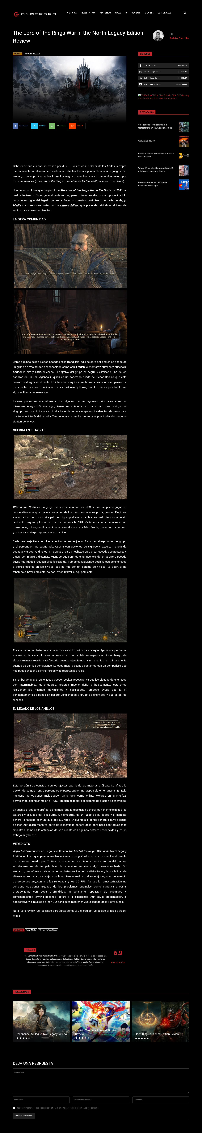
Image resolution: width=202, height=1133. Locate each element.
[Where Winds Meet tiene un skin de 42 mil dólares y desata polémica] (184, 170)
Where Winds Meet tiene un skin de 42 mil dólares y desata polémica (155, 170)
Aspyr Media (31, 930)
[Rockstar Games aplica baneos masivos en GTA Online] (184, 155)
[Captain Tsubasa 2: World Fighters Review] (101, 1021)
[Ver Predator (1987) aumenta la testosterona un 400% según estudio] (184, 127)
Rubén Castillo (179, 38)
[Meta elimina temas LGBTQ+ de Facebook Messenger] (184, 184)
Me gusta (182, 65)
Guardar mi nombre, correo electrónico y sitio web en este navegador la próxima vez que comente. (58, 1108)
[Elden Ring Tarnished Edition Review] (160, 1021)
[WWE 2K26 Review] (184, 141)
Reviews (17, 54)
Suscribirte (181, 84)
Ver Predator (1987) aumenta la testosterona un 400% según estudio (155, 126)
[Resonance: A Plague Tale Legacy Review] (41, 1021)
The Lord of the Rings (48, 930)
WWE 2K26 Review (146, 140)
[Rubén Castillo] (161, 35)
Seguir (184, 72)
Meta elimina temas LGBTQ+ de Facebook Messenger (152, 184)
